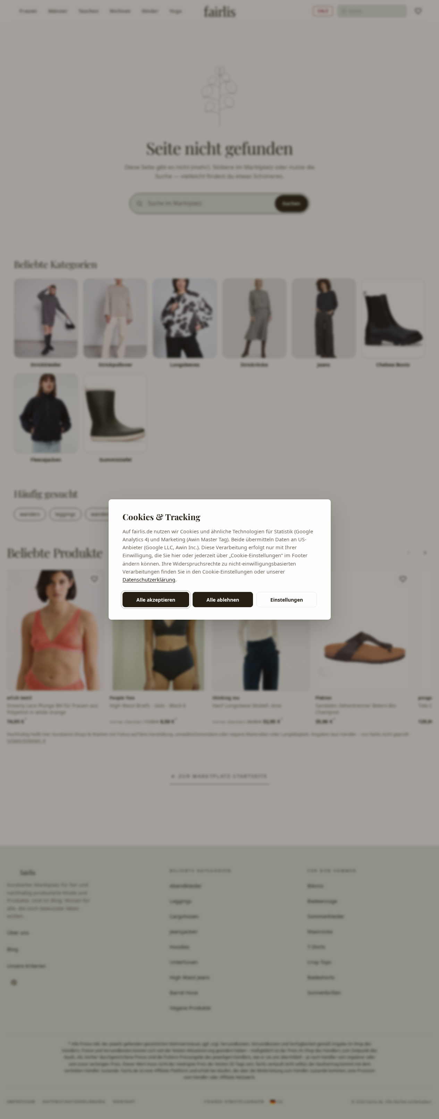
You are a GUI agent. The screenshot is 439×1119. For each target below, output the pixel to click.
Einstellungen (286, 599)
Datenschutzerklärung (149, 579)
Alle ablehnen (222, 599)
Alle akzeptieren (155, 599)
